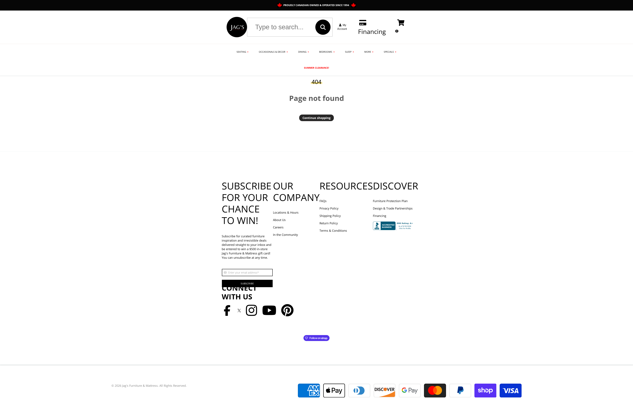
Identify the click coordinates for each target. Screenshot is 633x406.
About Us (279, 219)
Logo (236, 27)
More (367, 51)
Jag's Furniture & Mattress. (140, 386)
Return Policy (328, 223)
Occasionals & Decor (272, 51)
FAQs (323, 200)
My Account (342, 27)
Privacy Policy (328, 208)
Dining (302, 51)
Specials (389, 51)
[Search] (323, 27)
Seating (241, 51)
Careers (278, 227)
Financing (379, 215)
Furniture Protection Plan (390, 200)
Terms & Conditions (333, 230)
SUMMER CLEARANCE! (316, 67)
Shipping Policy (330, 215)
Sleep (348, 51)
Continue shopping (316, 118)
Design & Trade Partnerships (393, 208)
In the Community (285, 234)
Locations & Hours (286, 212)
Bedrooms (325, 51)
